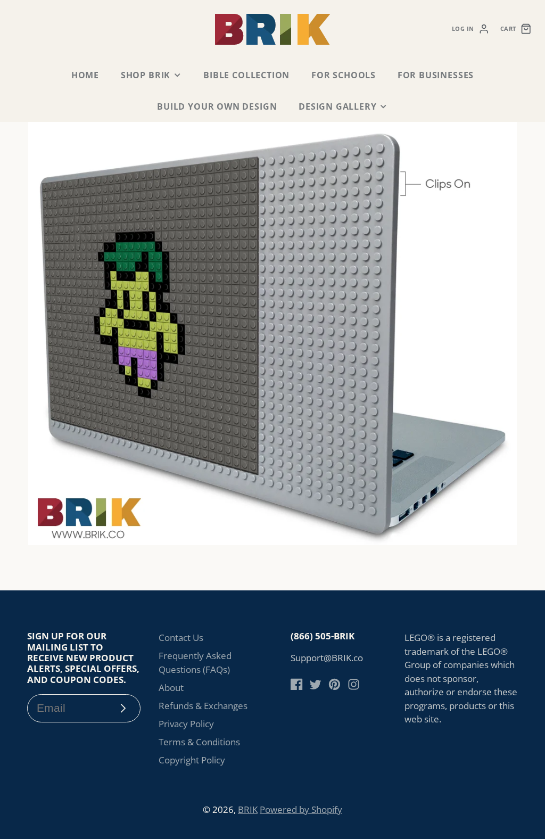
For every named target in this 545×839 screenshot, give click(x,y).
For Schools (343, 75)
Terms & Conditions (199, 742)
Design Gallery (337, 106)
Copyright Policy (192, 760)
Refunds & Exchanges (203, 706)
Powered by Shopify (301, 809)
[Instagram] (354, 684)
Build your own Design (217, 106)
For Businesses (436, 75)
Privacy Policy (186, 724)
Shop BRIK (145, 75)
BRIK (248, 809)
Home (85, 75)
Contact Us (181, 637)
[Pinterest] (334, 684)
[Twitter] (315, 684)
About (171, 687)
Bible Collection (246, 75)
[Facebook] (297, 684)
